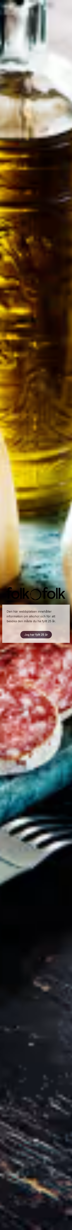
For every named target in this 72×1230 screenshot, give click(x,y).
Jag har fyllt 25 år (36, 634)
